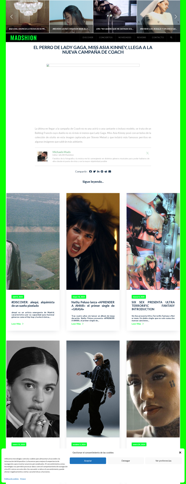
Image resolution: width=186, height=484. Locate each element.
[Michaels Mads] (42, 156)
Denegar (125, 460)
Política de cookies (11, 479)
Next (174, 16)
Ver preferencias (163, 460)
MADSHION (23, 37)
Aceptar (88, 460)
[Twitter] (147, 153)
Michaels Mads (62, 152)
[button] (180, 452)
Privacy (23, 479)
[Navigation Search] (171, 37)
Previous (12, 16)
